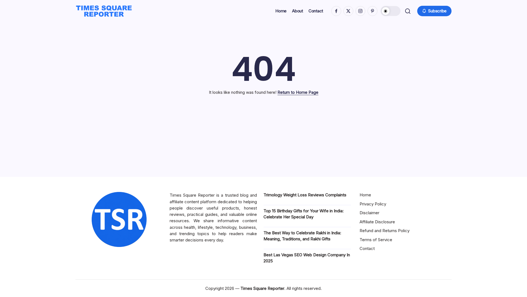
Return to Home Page (297, 92)
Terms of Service (376, 239)
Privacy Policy (373, 204)
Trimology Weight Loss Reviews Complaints (305, 194)
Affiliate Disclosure (377, 221)
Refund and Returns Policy (385, 230)
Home (365, 194)
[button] (390, 11)
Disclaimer (369, 212)
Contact (367, 248)
